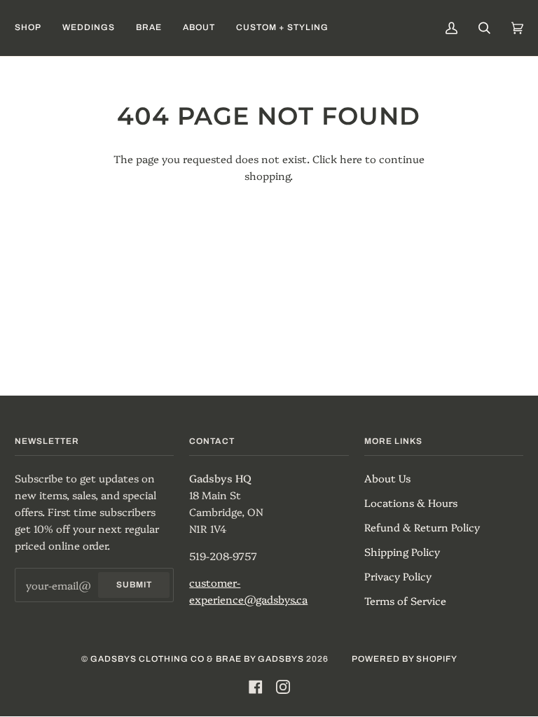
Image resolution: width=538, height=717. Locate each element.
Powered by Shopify (404, 659)
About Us (387, 478)
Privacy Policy (398, 576)
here (351, 158)
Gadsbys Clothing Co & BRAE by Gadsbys (197, 659)
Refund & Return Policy (422, 527)
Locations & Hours (410, 502)
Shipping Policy (402, 551)
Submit (134, 585)
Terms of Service (405, 600)
